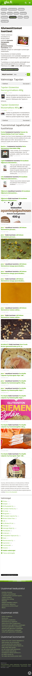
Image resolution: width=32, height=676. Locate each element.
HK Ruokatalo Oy (8, 506)
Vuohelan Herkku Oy (9, 509)
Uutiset (11, 664)
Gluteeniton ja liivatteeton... (9, 620)
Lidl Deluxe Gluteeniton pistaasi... (13, 228)
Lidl (4, 521)
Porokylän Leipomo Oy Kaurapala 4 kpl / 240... (13, 374)
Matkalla (4, 17)
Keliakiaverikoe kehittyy (8, 599)
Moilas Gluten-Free (9, 518)
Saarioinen (6, 543)
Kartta (10, 13)
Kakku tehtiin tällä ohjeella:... (9, 647)
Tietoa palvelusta (5, 664)
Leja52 (3, 161)
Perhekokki (6, 531)
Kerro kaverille (23, 664)
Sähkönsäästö (24, 666)
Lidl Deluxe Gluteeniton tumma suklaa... (13, 309)
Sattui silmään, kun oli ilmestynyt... (11, 642)
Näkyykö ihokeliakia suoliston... (10, 602)
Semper (5, 504)
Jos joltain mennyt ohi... (8, 654)
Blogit (3, 13)
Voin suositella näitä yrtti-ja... (9, 651)
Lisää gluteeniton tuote (10, 69)
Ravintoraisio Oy (8, 540)
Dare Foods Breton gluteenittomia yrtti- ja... (14, 345)
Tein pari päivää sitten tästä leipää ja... (12, 644)
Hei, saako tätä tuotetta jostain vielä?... (12, 656)
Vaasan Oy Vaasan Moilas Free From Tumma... (14, 133)
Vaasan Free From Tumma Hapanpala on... (13, 640)
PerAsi (3, 132)
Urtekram (6, 533)
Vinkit (16, 13)
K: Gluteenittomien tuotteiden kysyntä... (12, 595)
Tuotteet (13, 17)
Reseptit (23, 13)
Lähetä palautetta (16, 666)
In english (8, 666)
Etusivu (4, 9)
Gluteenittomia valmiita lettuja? (10, 606)
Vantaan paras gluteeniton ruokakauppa (12, 628)
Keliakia (21, 9)
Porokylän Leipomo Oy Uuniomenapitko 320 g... (13, 382)
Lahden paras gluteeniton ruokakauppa (12, 632)
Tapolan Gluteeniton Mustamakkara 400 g (10, 106)
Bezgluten (6, 513)
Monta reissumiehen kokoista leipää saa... (13, 646)
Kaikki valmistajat (9, 550)
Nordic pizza (5, 618)
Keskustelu (12, 9)
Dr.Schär (5, 511)
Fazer (4, 538)
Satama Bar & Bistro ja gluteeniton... (11, 623)
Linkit (26, 17)
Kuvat (20, 17)
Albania (3, 607)
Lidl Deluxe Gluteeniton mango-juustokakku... (13, 265)
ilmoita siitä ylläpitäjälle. (11, 492)
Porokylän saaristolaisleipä (9, 594)
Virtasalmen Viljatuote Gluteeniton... (15, 162)
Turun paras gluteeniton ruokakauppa (12, 627)
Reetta (3, 146)
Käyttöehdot (16, 664)
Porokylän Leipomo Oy (10, 516)
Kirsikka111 (5, 344)
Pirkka (5, 501)
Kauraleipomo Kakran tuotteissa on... (11, 652)
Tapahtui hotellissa (7, 597)
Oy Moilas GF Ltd (8, 523)
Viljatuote (4, 191)
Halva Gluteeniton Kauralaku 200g (13, 147)
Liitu (2, 177)
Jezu (5, 93)
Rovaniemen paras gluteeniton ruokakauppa (13, 625)
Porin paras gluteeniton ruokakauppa (11, 630)
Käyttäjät (4, 21)
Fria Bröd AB (7, 545)
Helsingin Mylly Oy (8, 528)
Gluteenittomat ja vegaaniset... (10, 621)
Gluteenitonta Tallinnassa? (9, 604)
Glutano (5, 548)
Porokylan (4, 396)
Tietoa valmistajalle (9, 553)
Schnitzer (6, 526)
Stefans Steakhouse (7, 616)
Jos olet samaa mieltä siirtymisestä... (11, 649)
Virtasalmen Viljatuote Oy (10, 535)
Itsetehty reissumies (7, 592)
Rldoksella (4, 601)
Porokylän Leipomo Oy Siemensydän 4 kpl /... (13, 389)
